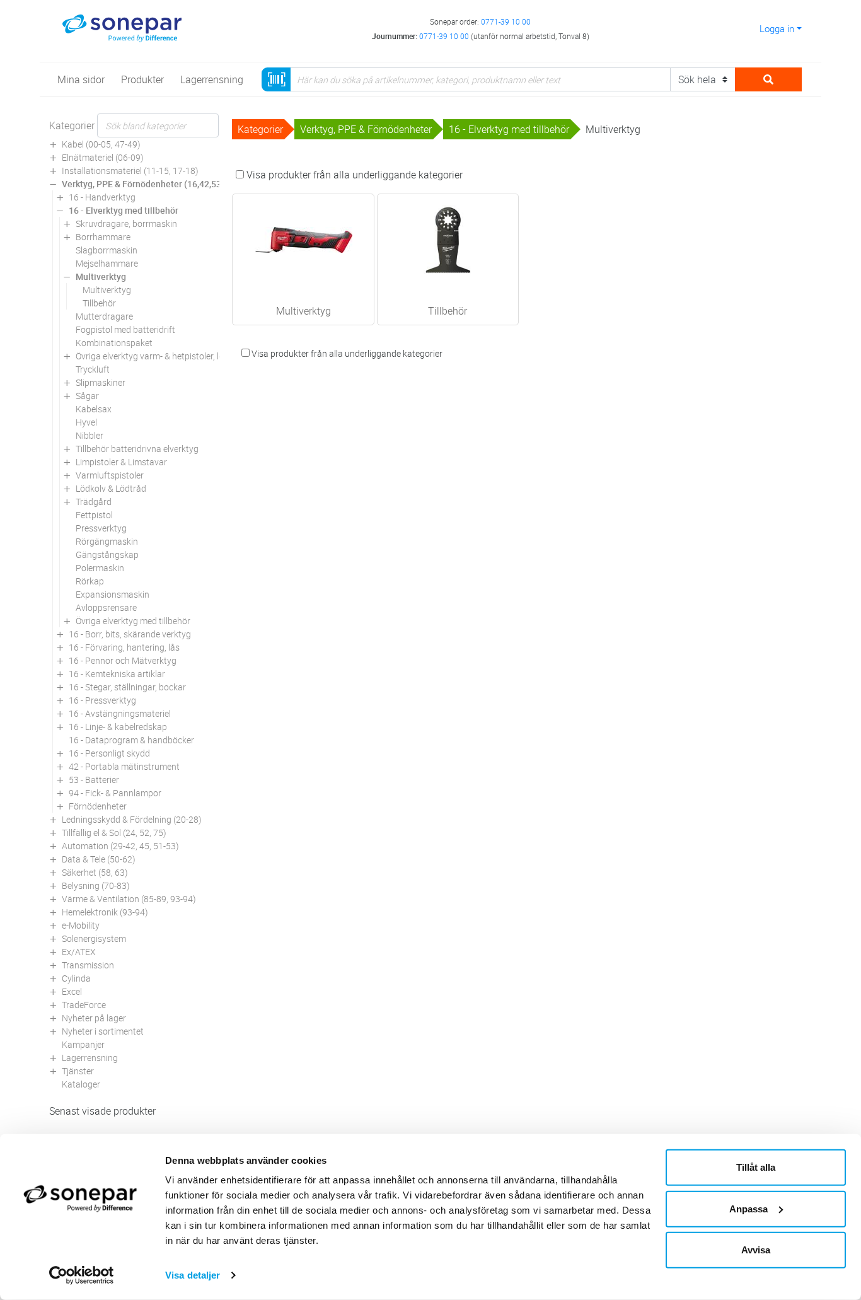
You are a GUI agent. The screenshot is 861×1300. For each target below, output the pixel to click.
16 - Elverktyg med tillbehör (123, 210)
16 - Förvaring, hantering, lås (124, 647)
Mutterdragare (104, 316)
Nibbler (89, 435)
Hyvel (86, 422)
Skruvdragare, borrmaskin (126, 223)
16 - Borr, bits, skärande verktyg (130, 634)
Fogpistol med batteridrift (125, 329)
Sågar (87, 396)
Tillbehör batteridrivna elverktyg (137, 449)
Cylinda (76, 978)
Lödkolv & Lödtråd (111, 488)
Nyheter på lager (94, 1018)
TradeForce (84, 1005)
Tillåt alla (755, 1167)
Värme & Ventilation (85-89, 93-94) (129, 899)
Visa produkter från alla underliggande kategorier (353, 175)
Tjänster (78, 1071)
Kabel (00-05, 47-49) (101, 144)
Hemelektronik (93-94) (105, 912)
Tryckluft (93, 369)
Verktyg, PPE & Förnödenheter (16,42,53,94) (149, 184)
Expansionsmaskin (112, 594)
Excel (72, 991)
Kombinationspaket (114, 343)
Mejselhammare (107, 263)
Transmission (88, 965)
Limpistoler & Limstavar (121, 462)
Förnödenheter (98, 806)
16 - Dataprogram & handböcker (131, 740)
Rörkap (90, 581)
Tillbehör (99, 303)
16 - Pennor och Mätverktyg (122, 660)
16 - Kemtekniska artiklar (117, 674)
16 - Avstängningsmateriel (120, 713)
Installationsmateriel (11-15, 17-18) (130, 171)
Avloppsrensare (106, 607)
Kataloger (81, 1084)
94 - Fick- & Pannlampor (115, 793)
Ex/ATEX (79, 952)
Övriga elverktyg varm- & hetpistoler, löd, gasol (165, 356)
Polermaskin (100, 568)
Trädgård (94, 502)
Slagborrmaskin (106, 250)
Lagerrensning (90, 1058)
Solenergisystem (94, 938)
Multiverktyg (101, 276)
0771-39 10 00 (506, 21)
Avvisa (755, 1250)
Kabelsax (94, 409)
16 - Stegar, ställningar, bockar (127, 687)
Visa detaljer (192, 1275)
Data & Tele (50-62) (99, 859)
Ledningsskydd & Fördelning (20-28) (132, 819)
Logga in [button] (777, 28)
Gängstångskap (107, 554)
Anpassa (748, 1208)
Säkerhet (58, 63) (95, 872)
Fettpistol (94, 515)
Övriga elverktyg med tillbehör (133, 621)
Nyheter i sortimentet (103, 1031)
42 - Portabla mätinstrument (124, 766)
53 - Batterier (94, 780)
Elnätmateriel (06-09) (103, 157)
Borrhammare (103, 237)
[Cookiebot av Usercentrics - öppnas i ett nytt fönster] (81, 1275)
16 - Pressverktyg (102, 700)
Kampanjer (83, 1044)
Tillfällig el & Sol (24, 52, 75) (114, 833)
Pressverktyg (101, 528)
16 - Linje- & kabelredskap (118, 727)
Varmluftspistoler (110, 475)
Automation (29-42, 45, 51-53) (120, 846)
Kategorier (72, 125)
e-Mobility (81, 925)
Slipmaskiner (100, 382)
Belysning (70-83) (96, 885)
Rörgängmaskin (107, 541)
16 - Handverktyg (102, 197)
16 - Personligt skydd (109, 753)
